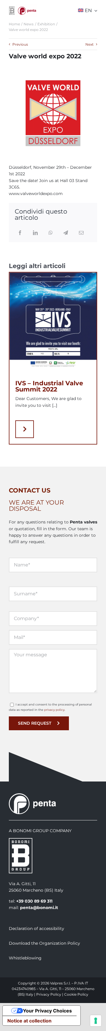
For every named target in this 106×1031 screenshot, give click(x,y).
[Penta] (26, 6)
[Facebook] (20, 233)
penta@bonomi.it (39, 907)
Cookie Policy (76, 994)
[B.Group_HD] (12, 8)
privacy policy (54, 710)
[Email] (81, 233)
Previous (20, 44)
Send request (34, 723)
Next (89, 44)
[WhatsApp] (51, 233)
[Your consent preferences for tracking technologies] (95, 1020)
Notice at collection (29, 1021)
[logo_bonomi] (20, 840)
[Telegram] (65, 233)
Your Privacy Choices (47, 1011)
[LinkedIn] (35, 233)
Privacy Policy (48, 994)
